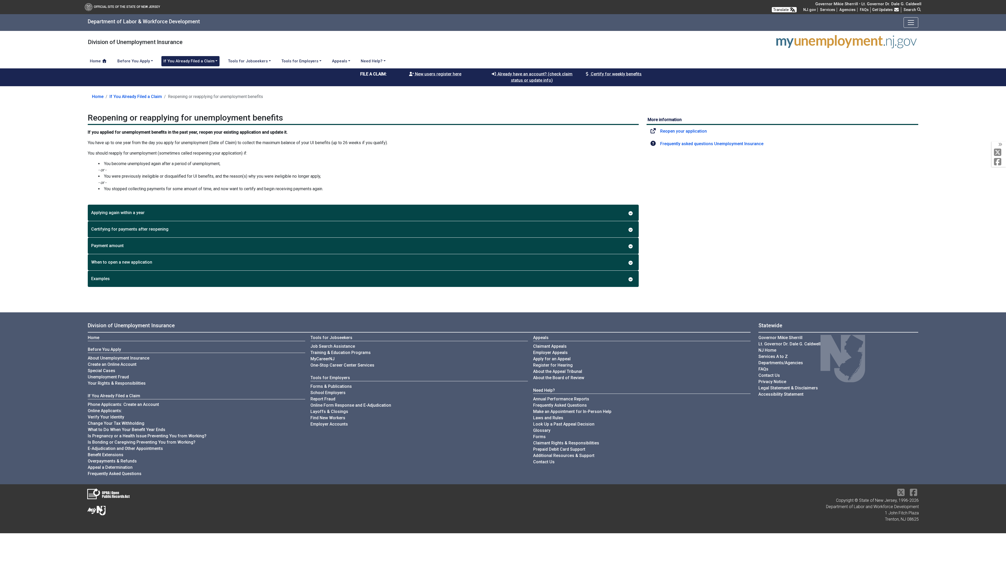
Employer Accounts (329, 424)
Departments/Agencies (780, 362)
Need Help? (544, 390)
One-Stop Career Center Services (342, 365)
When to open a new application (121, 262)
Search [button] (910, 10)
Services (827, 10)
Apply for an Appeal (552, 358)
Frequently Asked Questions (114, 473)
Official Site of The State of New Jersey (127, 7)
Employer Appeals (550, 352)
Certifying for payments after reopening (129, 229)
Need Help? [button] (371, 61)
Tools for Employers (330, 377)
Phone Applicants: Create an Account (123, 404)
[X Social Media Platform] (999, 152)
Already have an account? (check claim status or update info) (534, 77)
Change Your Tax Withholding (116, 423)
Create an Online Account (112, 364)
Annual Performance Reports (561, 398)
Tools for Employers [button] (299, 61)
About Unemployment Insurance (118, 358)
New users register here (437, 74)
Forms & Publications (331, 386)
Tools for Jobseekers (331, 337)
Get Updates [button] (883, 10)
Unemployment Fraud (108, 376)
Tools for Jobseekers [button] (248, 61)
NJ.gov (809, 10)
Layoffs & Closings (329, 411)
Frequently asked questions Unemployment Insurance (711, 143)
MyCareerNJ (322, 358)
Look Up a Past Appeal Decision (563, 424)
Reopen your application (683, 131)
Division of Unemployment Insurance (131, 325)
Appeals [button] (339, 61)
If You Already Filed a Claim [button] (189, 61)
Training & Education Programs (340, 352)
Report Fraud (322, 398)
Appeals (541, 337)
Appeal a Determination (110, 467)
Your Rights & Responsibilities (117, 383)
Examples (100, 278)
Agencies (847, 10)
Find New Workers (327, 417)
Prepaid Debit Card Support (559, 449)
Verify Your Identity (106, 417)
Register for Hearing (553, 365)
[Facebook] (999, 162)
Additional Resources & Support (563, 455)
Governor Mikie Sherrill (780, 337)
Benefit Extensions (105, 454)
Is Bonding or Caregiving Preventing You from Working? (141, 442)
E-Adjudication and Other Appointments (125, 448)
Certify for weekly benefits (616, 74)
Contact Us (544, 461)
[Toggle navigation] (911, 22)
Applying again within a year (118, 212)
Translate (781, 10)
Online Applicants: (105, 410)
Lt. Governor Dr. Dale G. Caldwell (789, 343)
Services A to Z (773, 356)
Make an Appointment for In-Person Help (572, 411)
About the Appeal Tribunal (557, 371)
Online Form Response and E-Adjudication (350, 405)
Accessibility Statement (780, 394)
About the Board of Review (558, 377)
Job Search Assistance (332, 346)
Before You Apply (104, 349)
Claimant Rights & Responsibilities (566, 442)
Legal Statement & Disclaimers (788, 387)
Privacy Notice (772, 381)
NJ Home (767, 350)
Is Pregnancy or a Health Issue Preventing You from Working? (147, 435)
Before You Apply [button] (133, 61)
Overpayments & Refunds (112, 461)
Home (96, 61)
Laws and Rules (548, 417)
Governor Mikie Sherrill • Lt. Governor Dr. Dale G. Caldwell (868, 4)
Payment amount (107, 245)
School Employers (328, 392)
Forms (539, 436)
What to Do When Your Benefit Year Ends (126, 429)
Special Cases (101, 370)
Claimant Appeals (550, 346)
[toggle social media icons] (1000, 145)
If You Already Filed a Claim (136, 96)
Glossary (541, 430)
